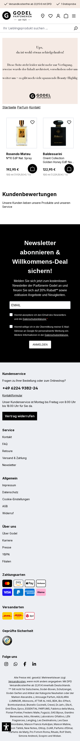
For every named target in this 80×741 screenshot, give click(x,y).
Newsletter (9, 465)
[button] (6, 726)
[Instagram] (6, 664)
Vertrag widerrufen (20, 416)
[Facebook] (25, 664)
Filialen (6, 561)
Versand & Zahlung (14, 458)
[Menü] (74, 16)
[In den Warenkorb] (32, 168)
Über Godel (9, 533)
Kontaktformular (12, 395)
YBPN (6, 554)
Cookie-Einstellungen (16, 499)
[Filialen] (43, 16)
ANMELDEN (40, 344)
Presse (6, 547)
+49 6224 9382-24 (20, 388)
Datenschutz (10, 492)
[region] (40, 147)
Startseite (9, 107)
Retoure (7, 451)
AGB (5, 506)
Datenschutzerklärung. (35, 319)
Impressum (9, 485)
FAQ (5, 444)
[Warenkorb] (66, 16)
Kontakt (34, 107)
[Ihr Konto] (58, 16)
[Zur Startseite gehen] (18, 16)
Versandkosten (17, 681)
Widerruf (8, 513)
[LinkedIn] (34, 664)
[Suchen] (75, 28)
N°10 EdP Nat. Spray (19, 156)
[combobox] (35, 28)
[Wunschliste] (50, 16)
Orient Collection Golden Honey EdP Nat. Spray (58, 158)
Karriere (7, 540)
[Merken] (32, 123)
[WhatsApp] (15, 664)
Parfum (22, 107)
